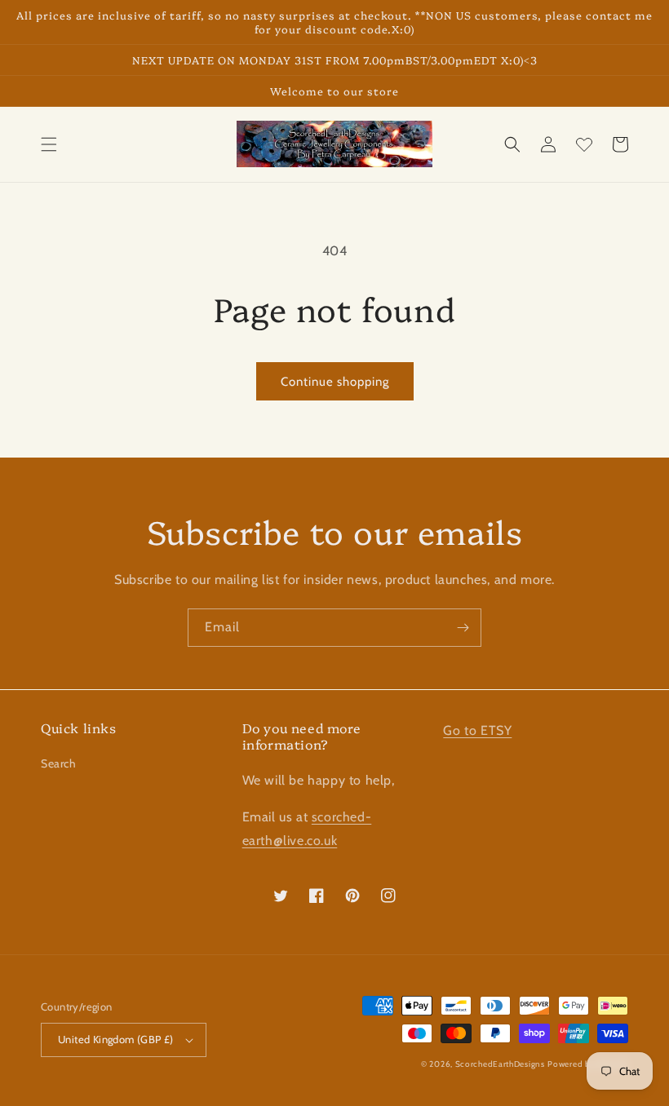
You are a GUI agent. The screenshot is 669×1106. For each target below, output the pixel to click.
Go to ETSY (477, 730)
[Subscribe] (463, 627)
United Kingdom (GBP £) (116, 1039)
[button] (49, 144)
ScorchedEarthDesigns (500, 1064)
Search (59, 763)
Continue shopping (335, 381)
